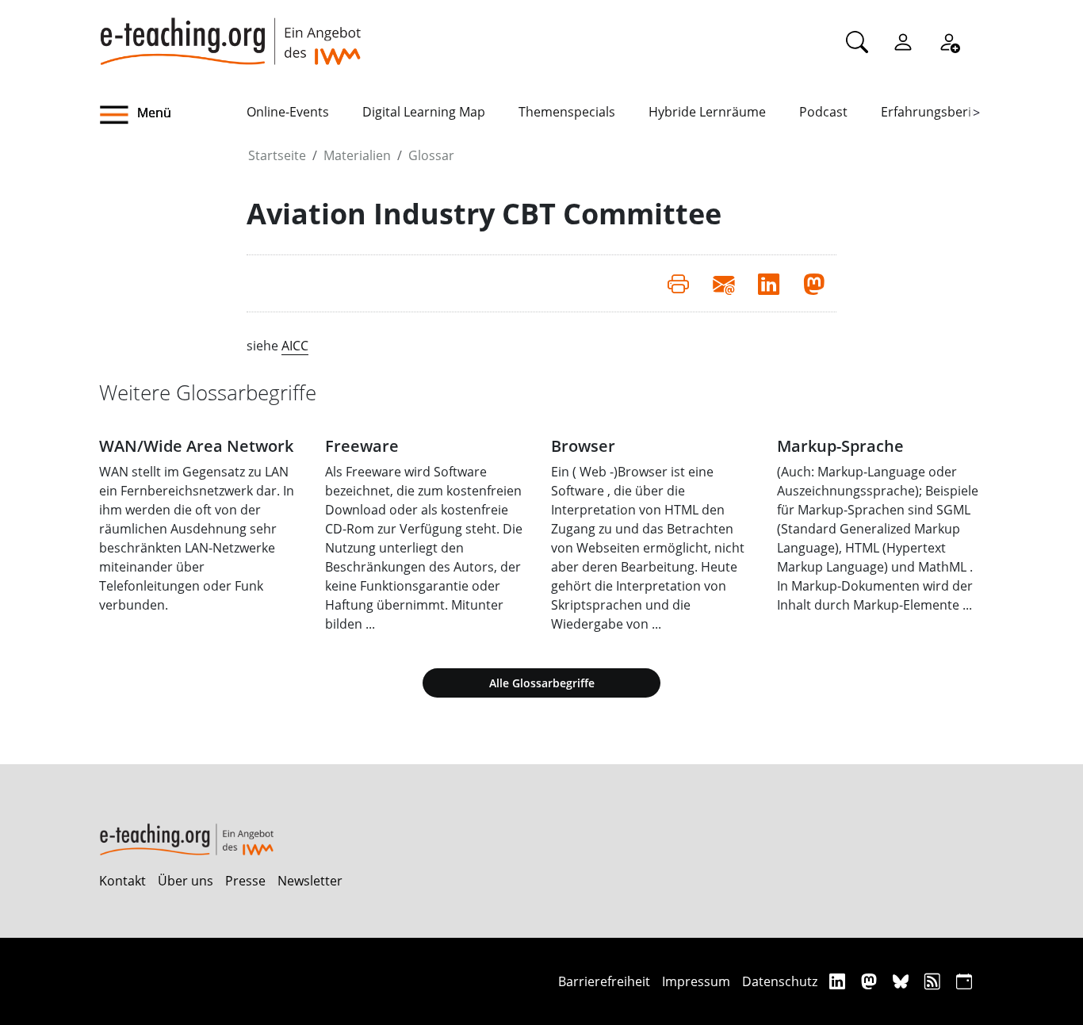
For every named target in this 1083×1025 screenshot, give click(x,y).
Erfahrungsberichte (939, 111)
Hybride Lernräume (707, 111)
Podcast (823, 111)
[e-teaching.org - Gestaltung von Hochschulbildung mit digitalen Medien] (230, 32)
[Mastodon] (871, 981)
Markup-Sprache (840, 446)
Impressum (696, 981)
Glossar (431, 155)
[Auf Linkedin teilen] (768, 283)
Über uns (185, 880)
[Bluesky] (903, 981)
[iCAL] (964, 981)
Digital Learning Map (423, 111)
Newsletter (310, 880)
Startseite (277, 155)
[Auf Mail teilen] (723, 283)
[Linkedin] (839, 981)
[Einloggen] (903, 41)
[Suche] (857, 41)
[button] (173, 115)
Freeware (362, 446)
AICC (294, 345)
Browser (583, 446)
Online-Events (288, 111)
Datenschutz (779, 981)
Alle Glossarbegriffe (542, 682)
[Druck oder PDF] (678, 283)
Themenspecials (567, 111)
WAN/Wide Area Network (196, 446)
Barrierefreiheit (604, 981)
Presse (245, 880)
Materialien (357, 155)
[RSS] (934, 981)
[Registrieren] (949, 41)
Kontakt (122, 880)
